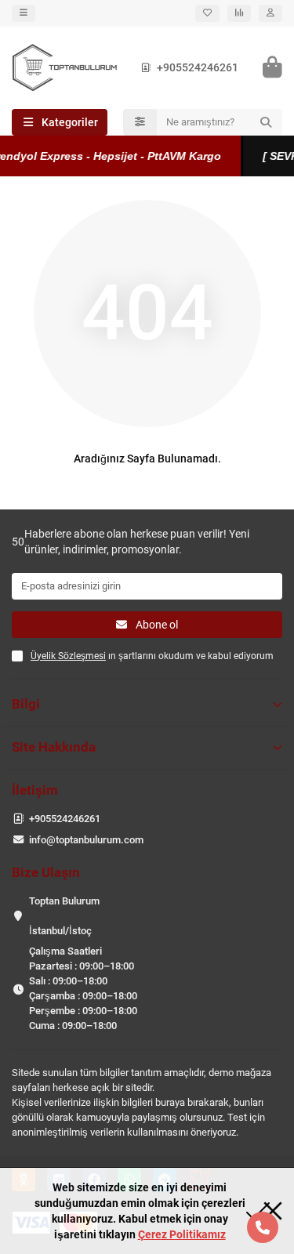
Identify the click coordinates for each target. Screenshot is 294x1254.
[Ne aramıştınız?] (265, 122)
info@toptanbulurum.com (86, 840)
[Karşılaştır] (239, 13)
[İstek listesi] (207, 13)
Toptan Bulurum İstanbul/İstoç (64, 916)
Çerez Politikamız (182, 1234)
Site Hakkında (54, 747)
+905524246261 (197, 67)
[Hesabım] (270, 13)
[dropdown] (23, 13)
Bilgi (26, 704)
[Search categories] (140, 122)
